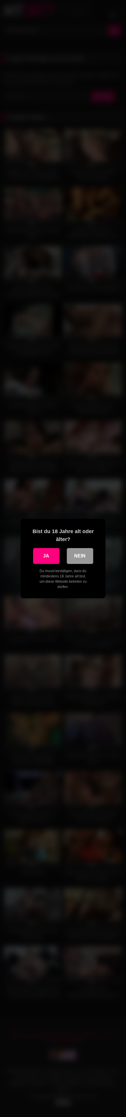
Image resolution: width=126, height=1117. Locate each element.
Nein (80, 555)
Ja (46, 555)
